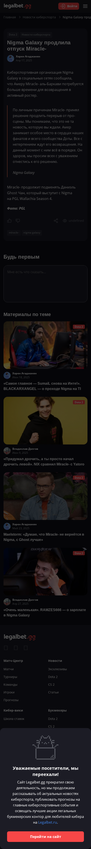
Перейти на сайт (45, 836)
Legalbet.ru (47, 822)
